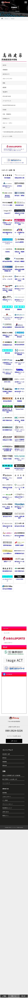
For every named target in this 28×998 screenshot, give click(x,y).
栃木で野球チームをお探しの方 (9, 779)
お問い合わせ (14, 741)
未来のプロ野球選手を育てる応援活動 (11, 775)
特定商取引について (7, 808)
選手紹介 (4, 757)
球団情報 (4, 761)
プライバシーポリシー (7, 804)
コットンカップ (6, 783)
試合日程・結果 (6, 754)
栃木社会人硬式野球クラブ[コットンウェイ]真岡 (5, 2)
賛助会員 (4, 765)
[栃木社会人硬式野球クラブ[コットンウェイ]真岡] (1, 18)
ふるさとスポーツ (6, 796)
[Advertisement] (14, 36)
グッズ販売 (5, 800)
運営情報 (4, 792)
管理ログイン (5, 815)
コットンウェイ (7, 750)
